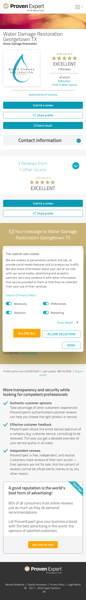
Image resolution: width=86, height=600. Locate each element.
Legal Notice (74, 584)
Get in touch (44, 125)
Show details (65, 322)
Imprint (11, 295)
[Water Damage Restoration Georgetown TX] (21, 68)
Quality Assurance (37, 584)
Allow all (26, 333)
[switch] (46, 303)
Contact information (40, 140)
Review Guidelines (15, 584)
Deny (71, 345)
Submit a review (43, 105)
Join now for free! (43, 545)
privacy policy (28, 353)
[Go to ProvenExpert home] (23, 8)
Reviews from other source (64, 83)
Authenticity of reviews (43, 94)
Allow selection (61, 334)
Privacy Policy (27, 295)
